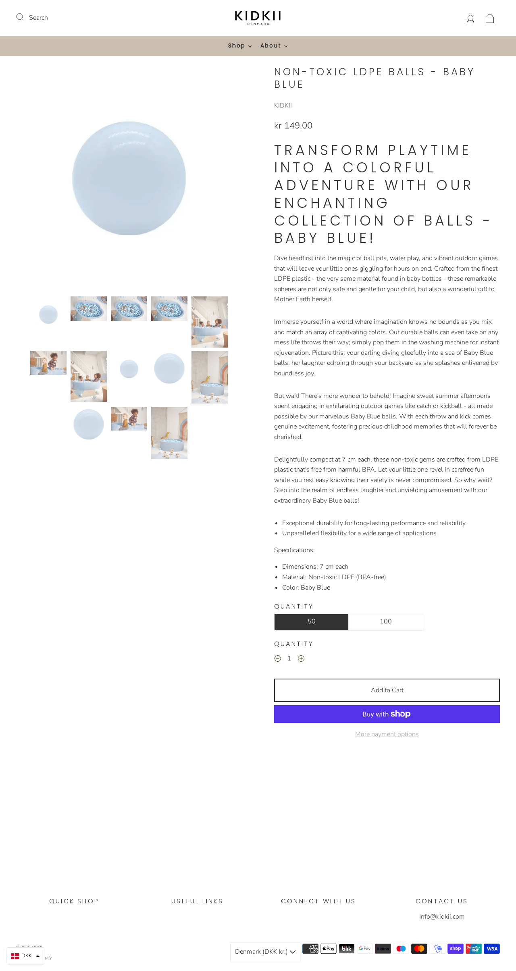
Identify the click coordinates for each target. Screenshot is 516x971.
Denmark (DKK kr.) (262, 951)
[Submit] (25, 17)
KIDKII (283, 105)
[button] (39, 179)
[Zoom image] (129, 179)
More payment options (387, 734)
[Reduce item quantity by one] (278, 660)
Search (38, 17)
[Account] (470, 18)
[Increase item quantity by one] (301, 660)
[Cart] (490, 18)
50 (312, 621)
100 (386, 621)
